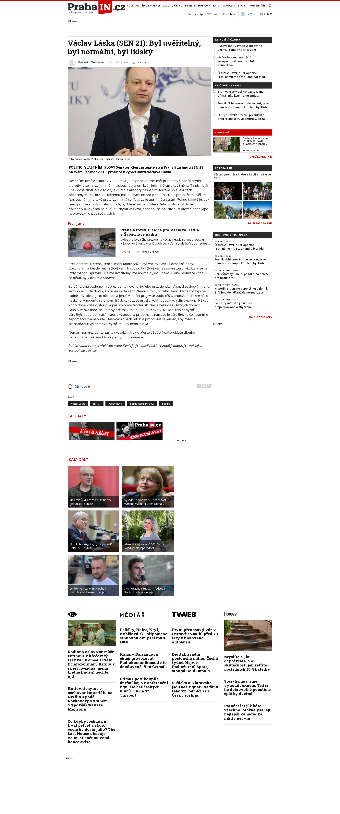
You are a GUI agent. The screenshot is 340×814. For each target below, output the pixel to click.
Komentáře (257, 5)
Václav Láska (78, 403)
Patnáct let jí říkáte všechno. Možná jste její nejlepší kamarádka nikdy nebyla (247, 712)
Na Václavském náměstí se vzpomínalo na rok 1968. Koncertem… (236, 61)
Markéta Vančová (91, 62)
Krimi (217, 5)
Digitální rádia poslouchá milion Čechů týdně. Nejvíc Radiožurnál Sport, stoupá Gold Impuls (195, 662)
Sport (242, 5)
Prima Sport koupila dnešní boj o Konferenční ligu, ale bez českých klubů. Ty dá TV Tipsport (144, 687)
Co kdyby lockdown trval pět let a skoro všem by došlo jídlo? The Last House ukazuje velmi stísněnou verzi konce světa (91, 731)
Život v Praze (151, 5)
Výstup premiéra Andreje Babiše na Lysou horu (242, 176)
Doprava (204, 5)
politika (166, 403)
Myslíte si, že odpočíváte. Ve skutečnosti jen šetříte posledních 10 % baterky (247, 663)
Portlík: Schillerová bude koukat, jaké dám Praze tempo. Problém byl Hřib (243, 105)
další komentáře (261, 157)
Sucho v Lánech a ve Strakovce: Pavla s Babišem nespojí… (255, 141)
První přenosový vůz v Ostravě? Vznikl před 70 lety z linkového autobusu (195, 635)
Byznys (190, 5)
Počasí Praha (265, 14)
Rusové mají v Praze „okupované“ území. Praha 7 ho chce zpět (240, 48)
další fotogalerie (260, 223)
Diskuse (82, 386)
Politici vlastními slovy (142, 403)
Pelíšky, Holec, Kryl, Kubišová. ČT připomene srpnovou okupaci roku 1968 (143, 635)
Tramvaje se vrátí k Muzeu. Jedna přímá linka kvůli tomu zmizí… (241, 93)
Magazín (229, 5)
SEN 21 (97, 403)
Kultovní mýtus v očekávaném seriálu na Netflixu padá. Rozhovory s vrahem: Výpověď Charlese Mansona (90, 698)
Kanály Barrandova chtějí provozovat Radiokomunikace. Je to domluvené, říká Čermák (143, 660)
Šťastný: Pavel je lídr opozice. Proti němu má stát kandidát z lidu (242, 75)
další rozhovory (260, 317)
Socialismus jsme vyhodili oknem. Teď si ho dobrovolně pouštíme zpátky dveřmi (247, 687)
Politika (133, 5)
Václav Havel (115, 403)
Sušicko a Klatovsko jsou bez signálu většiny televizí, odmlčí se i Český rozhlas (195, 689)
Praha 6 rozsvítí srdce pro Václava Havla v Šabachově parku (159, 232)
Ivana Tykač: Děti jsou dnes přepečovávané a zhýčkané (233, 305)
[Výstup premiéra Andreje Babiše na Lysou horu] (228, 190)
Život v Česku (172, 5)
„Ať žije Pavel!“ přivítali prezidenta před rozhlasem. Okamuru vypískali (242, 117)
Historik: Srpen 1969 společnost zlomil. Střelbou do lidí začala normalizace (241, 290)
